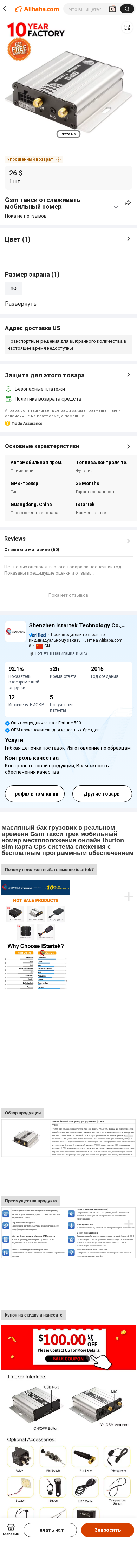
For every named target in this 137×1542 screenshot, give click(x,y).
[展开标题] (115, 207)
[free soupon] (68, 1328)
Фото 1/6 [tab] (69, 134)
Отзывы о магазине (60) (31, 549)
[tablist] (69, 134)
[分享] (128, 203)
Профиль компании (34, 794)
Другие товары (102, 794)
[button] (127, 27)
